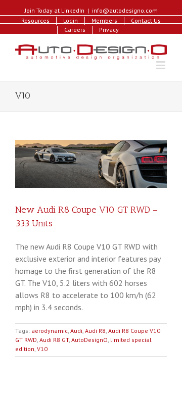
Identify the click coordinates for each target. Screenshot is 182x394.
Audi (76, 330)
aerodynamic (49, 330)
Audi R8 (95, 330)
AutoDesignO (89, 339)
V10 (42, 349)
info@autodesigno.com (125, 10)
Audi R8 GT (54, 339)
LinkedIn (72, 10)
